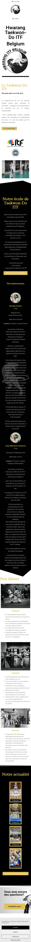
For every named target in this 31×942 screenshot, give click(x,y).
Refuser (15, 932)
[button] (15, 18)
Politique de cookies (15, 940)
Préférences (15, 936)
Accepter (15, 927)
